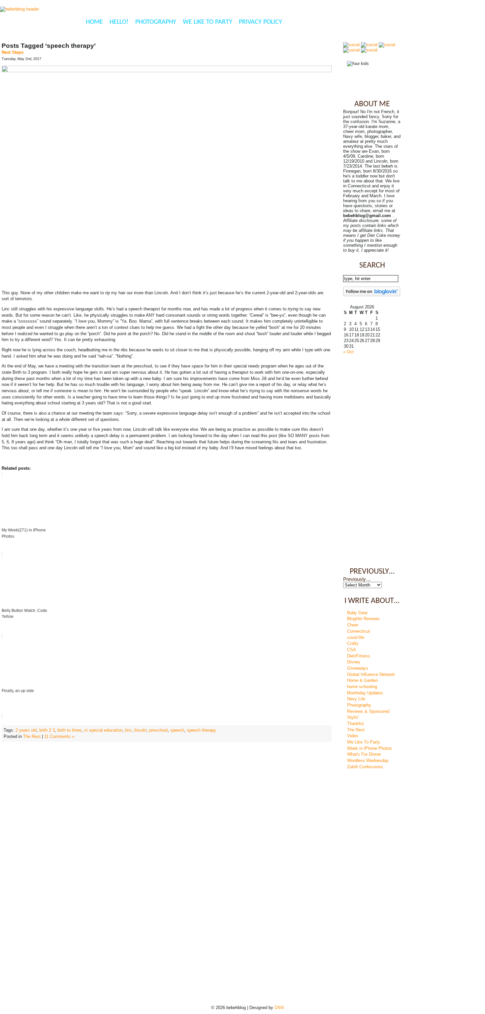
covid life (355, 637)
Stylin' (353, 717)
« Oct (348, 351)
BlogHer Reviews (363, 618)
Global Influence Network (371, 674)
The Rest (32, 736)
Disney (353, 661)
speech (177, 730)
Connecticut (358, 631)
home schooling (362, 686)
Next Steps (12, 52)
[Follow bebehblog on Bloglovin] (371, 294)
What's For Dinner (364, 754)
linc (128, 730)
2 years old (26, 730)
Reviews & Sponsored (368, 711)
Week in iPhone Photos (369, 748)
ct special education (103, 730)
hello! (119, 22)
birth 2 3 (47, 730)
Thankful (355, 723)
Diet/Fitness (358, 655)
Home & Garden (362, 680)
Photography (155, 22)
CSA (351, 649)
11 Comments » (59, 736)
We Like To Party (207, 22)
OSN (279, 1007)
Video (352, 735)
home (94, 22)
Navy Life (356, 698)
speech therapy (201, 730)
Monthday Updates (365, 692)
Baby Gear (357, 612)
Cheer (352, 624)
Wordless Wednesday (368, 760)
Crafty (353, 643)
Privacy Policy (260, 22)
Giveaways (357, 668)
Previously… (357, 579)
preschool (158, 730)
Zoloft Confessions (365, 766)
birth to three (69, 730)
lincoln (140, 730)
